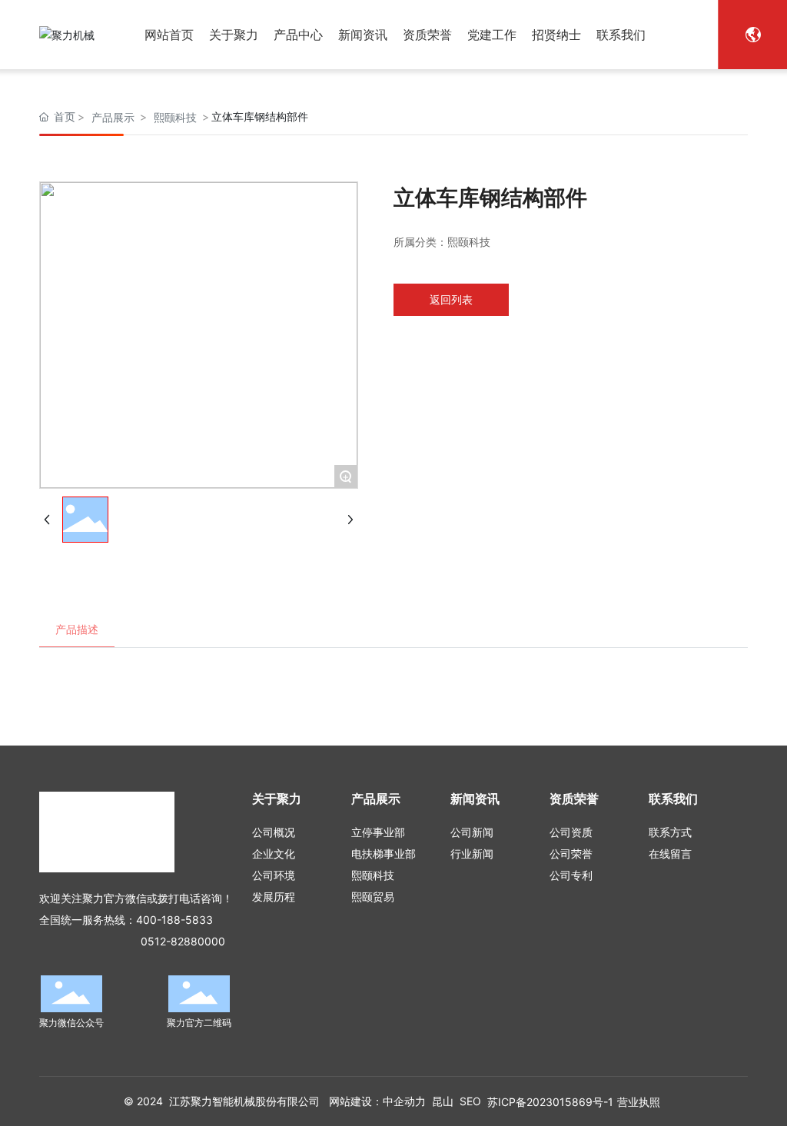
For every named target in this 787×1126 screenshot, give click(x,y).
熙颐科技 (175, 117)
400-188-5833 (174, 919)
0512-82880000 (183, 941)
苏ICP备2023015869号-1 (550, 1101)
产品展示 (112, 117)
